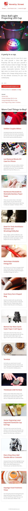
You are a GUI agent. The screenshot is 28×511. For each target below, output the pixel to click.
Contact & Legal (22, 8)
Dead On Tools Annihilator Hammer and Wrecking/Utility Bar (13, 229)
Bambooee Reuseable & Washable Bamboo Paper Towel (13, 194)
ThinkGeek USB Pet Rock (13, 390)
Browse (4, 8)
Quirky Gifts (5, 96)
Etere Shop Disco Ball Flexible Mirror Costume (13, 456)
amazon (14, 89)
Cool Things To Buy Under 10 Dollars (11, 102)
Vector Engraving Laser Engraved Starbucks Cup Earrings (13, 422)
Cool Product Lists (12, 8)
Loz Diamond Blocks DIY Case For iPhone (13, 160)
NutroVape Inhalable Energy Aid (11, 262)
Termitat (7, 359)
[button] (10, 86)
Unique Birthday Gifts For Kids (9, 100)
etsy (20, 89)
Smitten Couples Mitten (12, 129)
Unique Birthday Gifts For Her (9, 98)
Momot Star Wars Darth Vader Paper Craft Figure (13, 328)
